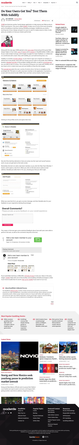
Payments (53, 2)
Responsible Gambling (69, 413)
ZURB (2, 24)
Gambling (61, 372)
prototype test (48, 62)
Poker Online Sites (53, 417)
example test (7, 69)
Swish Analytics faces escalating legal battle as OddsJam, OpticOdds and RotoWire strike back (41, 322)
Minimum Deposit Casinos (53, 425)
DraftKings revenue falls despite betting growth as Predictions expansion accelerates (25, 324)
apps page (31, 50)
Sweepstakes (45, 2)
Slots (34, 2)
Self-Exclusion (66, 415)
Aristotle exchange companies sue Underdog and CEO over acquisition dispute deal (72, 324)
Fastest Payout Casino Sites (54, 420)
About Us (20, 410)
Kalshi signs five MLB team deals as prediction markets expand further (48, 381)
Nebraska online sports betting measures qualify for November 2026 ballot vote (68, 359)
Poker (39, 2)
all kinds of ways (29, 276)
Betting (29, 2)
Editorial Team (22, 415)
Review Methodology (68, 410)
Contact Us (21, 420)
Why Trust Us (21, 413)
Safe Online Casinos (53, 415)
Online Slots (36, 420)
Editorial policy (14, 290)
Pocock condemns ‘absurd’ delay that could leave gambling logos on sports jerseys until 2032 (68, 377)
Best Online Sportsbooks (51, 411)
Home (2, 6)
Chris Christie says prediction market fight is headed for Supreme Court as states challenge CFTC (68, 369)
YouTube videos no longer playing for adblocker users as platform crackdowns (63, 41)
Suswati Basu (4, 384)
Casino (23, 2)
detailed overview (12, 62)
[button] (77, 2)
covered (32, 52)
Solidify (25, 26)
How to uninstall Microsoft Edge (66, 60)
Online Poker (36, 418)
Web (52, 303)
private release (18, 58)
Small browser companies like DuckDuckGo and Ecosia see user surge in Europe (66, 66)
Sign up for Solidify (27, 279)
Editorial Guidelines (23, 418)
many (19, 52)
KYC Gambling (67, 418)
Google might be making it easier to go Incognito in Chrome (62, 30)
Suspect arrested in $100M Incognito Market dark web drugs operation (62, 51)
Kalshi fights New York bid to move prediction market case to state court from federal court (68, 385)
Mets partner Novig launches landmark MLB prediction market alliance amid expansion (57, 322)
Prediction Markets (6, 372)
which (24, 52)
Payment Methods (38, 415)
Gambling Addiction (68, 420)
